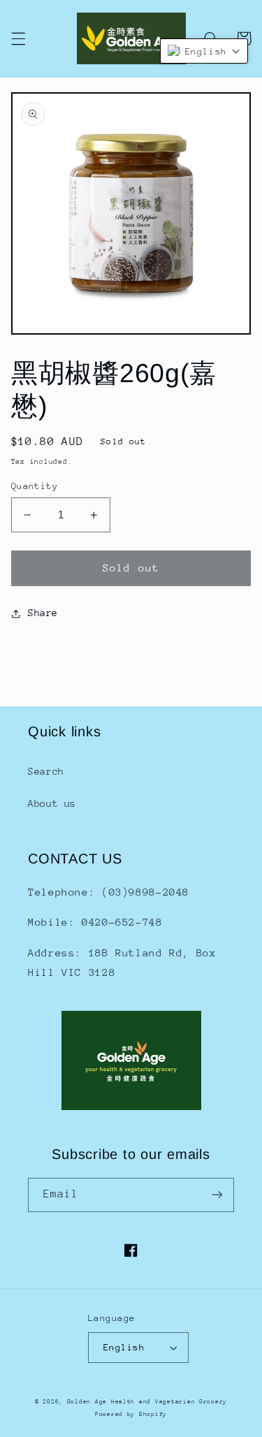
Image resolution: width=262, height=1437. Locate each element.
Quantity (34, 486)
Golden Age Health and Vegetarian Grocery (147, 1401)
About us (52, 803)
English (124, 1347)
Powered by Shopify (131, 1413)
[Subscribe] (217, 1195)
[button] (18, 38)
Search (46, 771)
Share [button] (43, 612)
